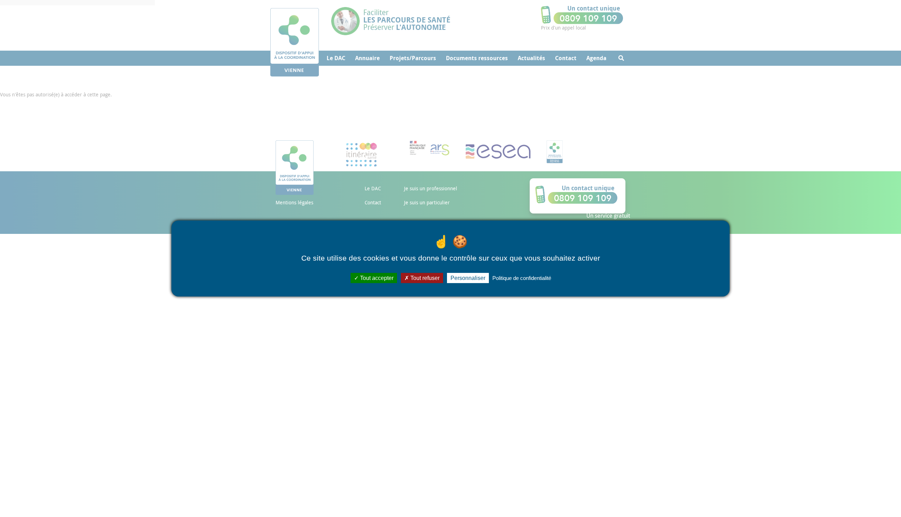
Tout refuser (424, 278)
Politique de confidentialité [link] (521, 278)
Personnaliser (467, 278)
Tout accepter (376, 278)
